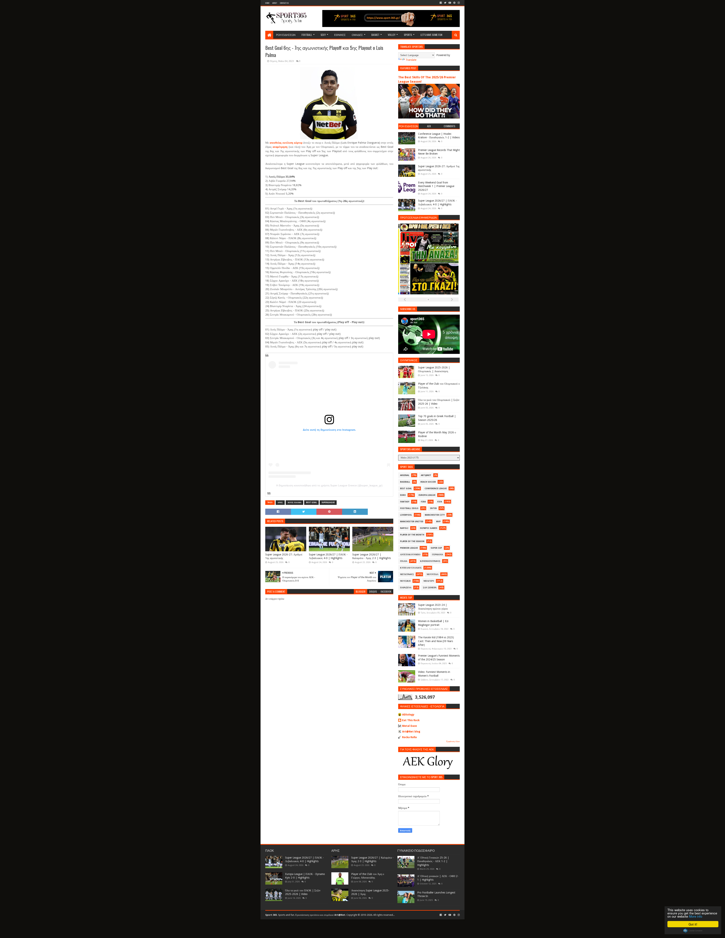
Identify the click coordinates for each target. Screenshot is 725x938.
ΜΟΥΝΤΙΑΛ (432, 574)
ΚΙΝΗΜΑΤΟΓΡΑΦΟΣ (430, 561)
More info (695, 916)
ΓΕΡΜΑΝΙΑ (437, 554)
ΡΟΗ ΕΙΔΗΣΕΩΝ (285, 35)
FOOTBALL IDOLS (409, 508)
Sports (408, 35)
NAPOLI (404, 528)
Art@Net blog (411, 731)
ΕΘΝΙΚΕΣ (340, 35)
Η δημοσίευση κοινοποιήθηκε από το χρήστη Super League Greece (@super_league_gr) (329, 485)
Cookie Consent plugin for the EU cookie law (692, 931)
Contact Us (284, 3)
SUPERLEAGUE (328, 502)
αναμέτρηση (280, 147)
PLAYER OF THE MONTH (412, 535)
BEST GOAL (311, 502)
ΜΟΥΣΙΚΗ (405, 581)
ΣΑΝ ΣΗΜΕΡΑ (430, 587)
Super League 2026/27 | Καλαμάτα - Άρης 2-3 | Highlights (371, 556)
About (274, 3)
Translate (411, 59)
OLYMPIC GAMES (428, 528)
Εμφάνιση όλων (453, 741)
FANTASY (404, 502)
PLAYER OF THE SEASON (412, 541)
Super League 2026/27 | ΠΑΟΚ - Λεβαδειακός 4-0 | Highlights (328, 556)
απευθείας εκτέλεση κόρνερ (286, 142)
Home (267, 3)
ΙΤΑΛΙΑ (403, 561)
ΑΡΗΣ (280, 502)
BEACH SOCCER (428, 482)
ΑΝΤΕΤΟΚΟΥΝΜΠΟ (410, 554)
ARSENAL (404, 475)
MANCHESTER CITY (435, 515)
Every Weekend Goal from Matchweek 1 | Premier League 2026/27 (436, 186)
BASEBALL (405, 482)
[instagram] (458, 3)
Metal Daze (409, 725)
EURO (403, 495)
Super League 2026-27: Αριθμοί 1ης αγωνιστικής (283, 556)
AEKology (408, 714)
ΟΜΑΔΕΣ (357, 35)
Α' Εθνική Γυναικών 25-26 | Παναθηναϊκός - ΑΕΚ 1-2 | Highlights (433, 861)
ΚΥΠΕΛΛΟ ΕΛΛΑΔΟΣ (411, 568)
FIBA (423, 502)
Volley (391, 35)
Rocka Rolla (409, 737)
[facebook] (441, 3)
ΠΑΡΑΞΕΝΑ (405, 587)
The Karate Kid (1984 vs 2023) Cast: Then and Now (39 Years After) (436, 641)
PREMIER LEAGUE (409, 548)
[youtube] (450, 3)
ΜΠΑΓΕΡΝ (428, 581)
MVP (438, 521)
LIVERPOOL (406, 515)
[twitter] (445, 3)
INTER (433, 508)
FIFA (439, 502)
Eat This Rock (411, 720)
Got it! (693, 924)
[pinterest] (454, 3)
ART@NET (426, 475)
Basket (375, 35)
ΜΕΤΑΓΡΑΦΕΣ (407, 574)
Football (307, 35)
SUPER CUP (436, 548)
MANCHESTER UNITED (411, 521)
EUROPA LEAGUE (427, 495)
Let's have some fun (431, 35)
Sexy (323, 35)
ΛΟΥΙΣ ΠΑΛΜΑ (294, 502)
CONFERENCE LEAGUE (436, 488)
